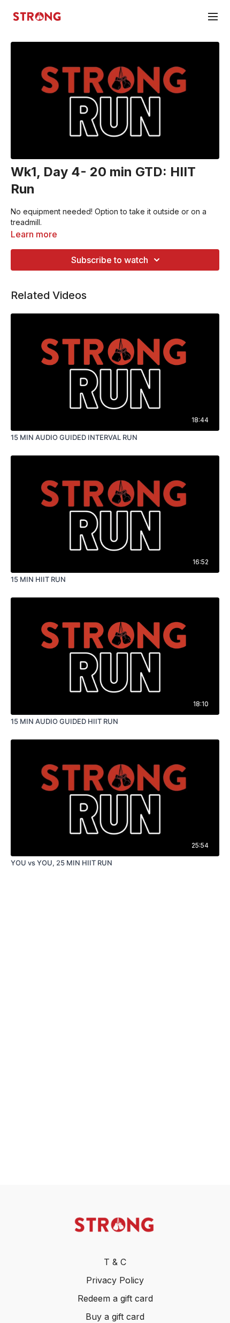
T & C (115, 1262)
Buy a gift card (115, 1316)
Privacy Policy (115, 1280)
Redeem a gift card (115, 1298)
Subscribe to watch (109, 260)
